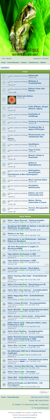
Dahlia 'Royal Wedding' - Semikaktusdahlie (25, 331)
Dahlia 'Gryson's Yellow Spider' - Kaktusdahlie (27, 316)
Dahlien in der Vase (16, 234)
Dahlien (5, 67)
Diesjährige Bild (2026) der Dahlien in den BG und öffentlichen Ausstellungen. (28, 227)
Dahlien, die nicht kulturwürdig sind (35, 194)
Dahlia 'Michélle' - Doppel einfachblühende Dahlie (28, 310)
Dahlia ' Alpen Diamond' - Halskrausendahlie (26, 220)
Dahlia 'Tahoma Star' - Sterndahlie (22, 372)
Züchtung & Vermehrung (38, 122)
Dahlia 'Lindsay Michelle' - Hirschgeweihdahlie (27, 303)
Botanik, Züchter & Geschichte (36, 156)
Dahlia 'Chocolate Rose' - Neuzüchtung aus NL (27, 284)
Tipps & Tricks (34, 150)
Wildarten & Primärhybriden (34, 82)
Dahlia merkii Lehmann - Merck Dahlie (23, 268)
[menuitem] (3, 58)
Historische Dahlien (25, 96)
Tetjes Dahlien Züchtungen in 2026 (22, 254)
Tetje (22, 222)
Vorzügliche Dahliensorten (34, 186)
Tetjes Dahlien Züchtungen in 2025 (22, 261)
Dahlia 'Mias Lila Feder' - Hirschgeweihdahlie (26, 345)
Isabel (22, 270)
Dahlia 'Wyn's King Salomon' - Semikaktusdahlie (28, 290)
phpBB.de (34, 415)
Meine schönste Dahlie (37, 180)
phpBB (18, 412)
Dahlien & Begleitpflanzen (34, 164)
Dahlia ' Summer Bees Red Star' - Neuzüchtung (27, 366)
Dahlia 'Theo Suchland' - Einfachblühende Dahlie (28, 360)
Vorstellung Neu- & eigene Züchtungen (36, 128)
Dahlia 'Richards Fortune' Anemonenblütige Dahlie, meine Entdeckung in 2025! (26, 338)
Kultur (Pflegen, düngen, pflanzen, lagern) (38, 108)
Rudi (22, 311)
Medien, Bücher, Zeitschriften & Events (37, 201)
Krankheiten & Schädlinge (34, 115)
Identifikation (33, 144)
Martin (22, 361)
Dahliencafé (33, 76)
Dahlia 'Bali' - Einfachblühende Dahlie (23, 377)
